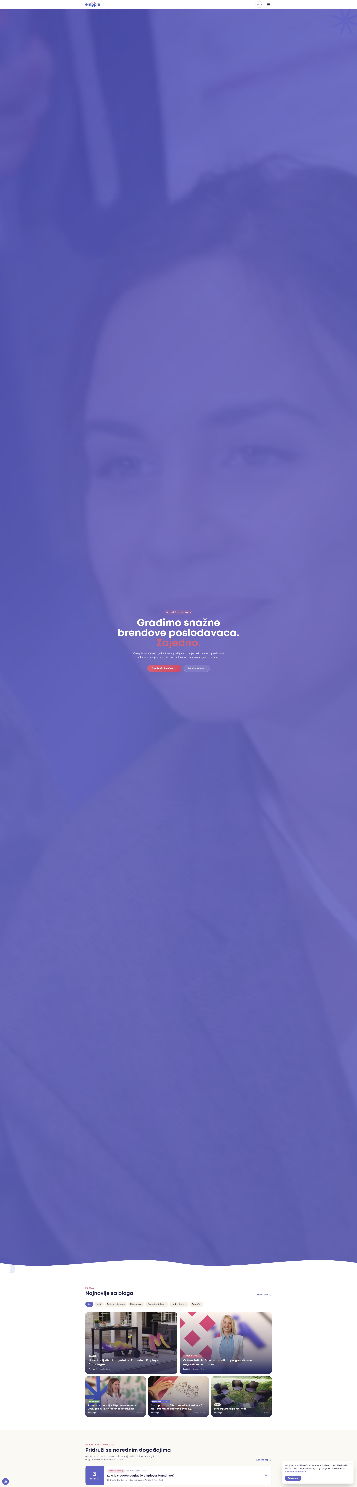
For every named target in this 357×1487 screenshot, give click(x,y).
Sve (89, 1304)
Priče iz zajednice (116, 1304)
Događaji (196, 1304)
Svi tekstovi (262, 1294)
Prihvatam (293, 1478)
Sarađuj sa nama (196, 668)
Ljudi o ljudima (179, 1304)
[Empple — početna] (92, 4)
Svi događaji (262, 1460)
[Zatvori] (351, 1464)
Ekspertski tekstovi (157, 1304)
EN (261, 4)
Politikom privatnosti (295, 1471)
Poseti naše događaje (162, 668)
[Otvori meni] (269, 4)
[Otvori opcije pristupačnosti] (5, 1481)
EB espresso (136, 1304)
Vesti (99, 1304)
